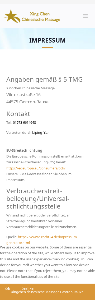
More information (47, 297)
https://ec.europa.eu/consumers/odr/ (35, 168)
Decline (27, 289)
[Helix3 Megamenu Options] (85, 16)
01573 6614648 (24, 122)
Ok (7, 289)
